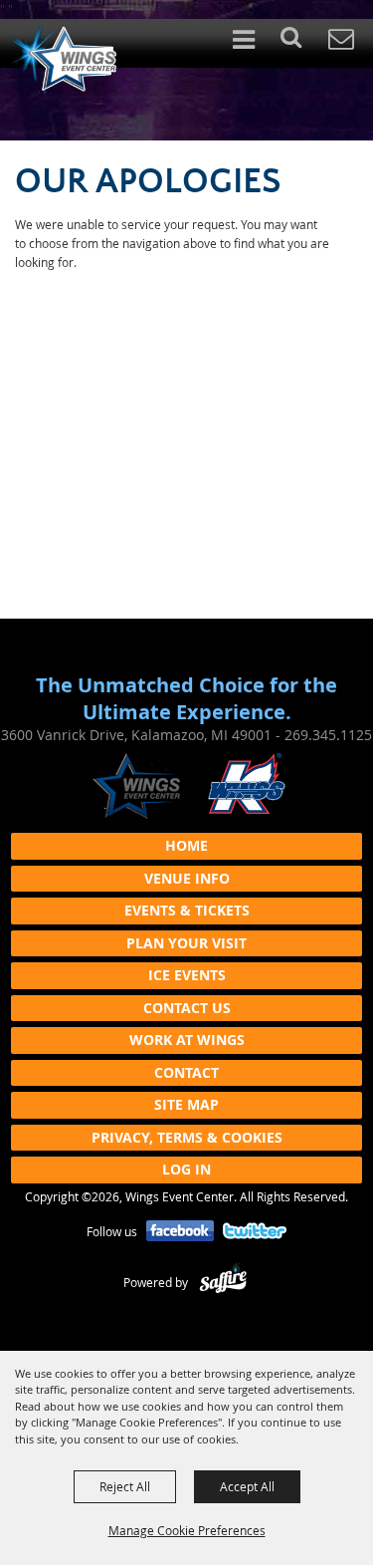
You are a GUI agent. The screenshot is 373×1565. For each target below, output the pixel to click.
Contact (186, 1072)
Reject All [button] (124, 1486)
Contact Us (187, 1007)
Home (186, 845)
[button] (302, 43)
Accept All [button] (247, 1486)
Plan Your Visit (186, 942)
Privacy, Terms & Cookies (187, 1137)
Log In (186, 1169)
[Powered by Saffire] (223, 1282)
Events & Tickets (187, 910)
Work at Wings (187, 1039)
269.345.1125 (328, 734)
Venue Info (187, 878)
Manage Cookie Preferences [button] (187, 1530)
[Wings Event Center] (62, 58)
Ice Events (187, 974)
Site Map (186, 1104)
